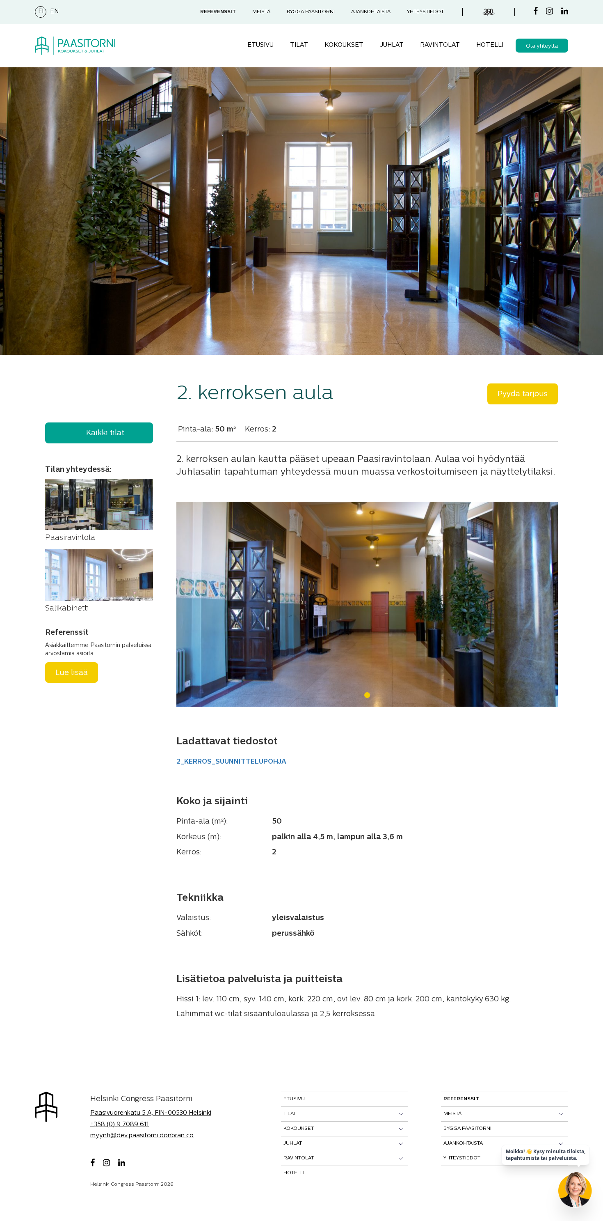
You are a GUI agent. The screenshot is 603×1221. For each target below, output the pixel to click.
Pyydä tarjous (523, 394)
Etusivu (260, 45)
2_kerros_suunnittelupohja (231, 762)
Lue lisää (71, 673)
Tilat (299, 45)
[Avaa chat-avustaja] (575, 1193)
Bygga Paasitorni (311, 11)
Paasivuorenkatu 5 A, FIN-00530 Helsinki (150, 1113)
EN (54, 12)
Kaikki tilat (105, 433)
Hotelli (489, 45)
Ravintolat (440, 45)
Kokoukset (343, 45)
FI (40, 12)
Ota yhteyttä (542, 46)
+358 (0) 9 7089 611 (119, 1125)
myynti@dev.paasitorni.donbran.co (142, 1136)
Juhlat (392, 45)
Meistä (261, 11)
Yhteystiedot (425, 11)
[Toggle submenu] (401, 1114)
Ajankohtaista (371, 11)
